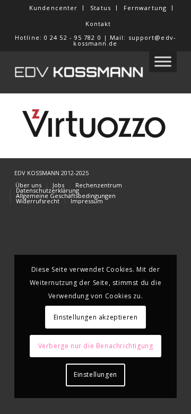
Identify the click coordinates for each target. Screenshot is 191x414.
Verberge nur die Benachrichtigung (95, 345)
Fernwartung (145, 8)
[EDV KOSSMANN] (79, 72)
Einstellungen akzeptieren (96, 317)
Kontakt (98, 24)
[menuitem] (53, 8)
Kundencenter (53, 8)
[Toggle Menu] (162, 61)
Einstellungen (95, 374)
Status (100, 8)
